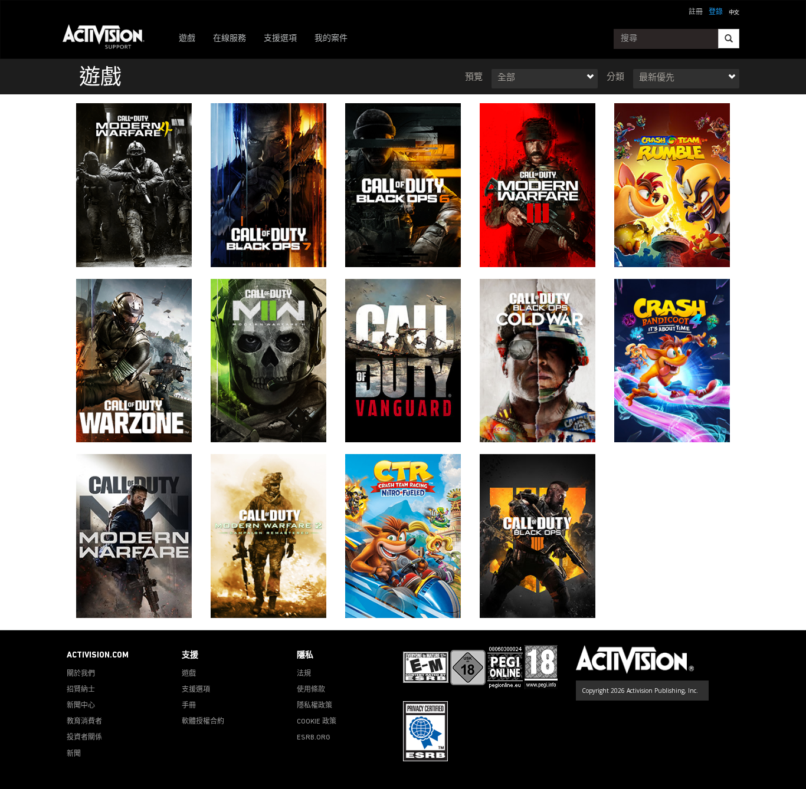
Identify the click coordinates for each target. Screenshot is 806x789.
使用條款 (311, 689)
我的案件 (331, 38)
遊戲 (187, 38)
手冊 (189, 705)
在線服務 (229, 38)
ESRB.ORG (313, 737)
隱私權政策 (314, 705)
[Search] (728, 38)
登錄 (716, 12)
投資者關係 (84, 737)
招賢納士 (81, 689)
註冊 (696, 12)
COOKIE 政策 (316, 721)
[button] (734, 11)
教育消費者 (84, 721)
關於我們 (81, 674)
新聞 (74, 754)
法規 (304, 674)
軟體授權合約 (203, 721)
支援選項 (280, 38)
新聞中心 (81, 705)
